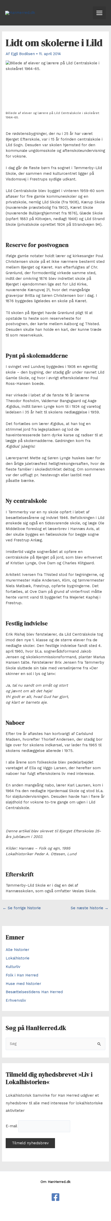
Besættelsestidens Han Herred (34, 992)
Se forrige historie (22, 908)
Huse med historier (23, 983)
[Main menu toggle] (99, 12)
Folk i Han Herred (22, 975)
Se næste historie (89, 908)
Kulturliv (13, 966)
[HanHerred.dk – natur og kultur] (55, 1197)
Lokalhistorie (17, 958)
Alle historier (17, 949)
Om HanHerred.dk (55, 1182)
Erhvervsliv (16, 1000)
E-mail (11, 1126)
